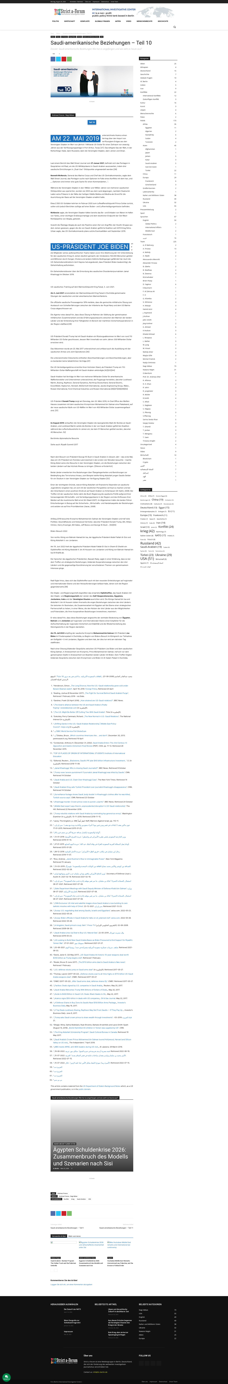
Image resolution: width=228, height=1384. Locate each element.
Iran (142, 88)
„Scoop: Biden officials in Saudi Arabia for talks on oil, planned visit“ (82, 918)
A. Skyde (146, 256)
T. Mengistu (147, 434)
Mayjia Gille (147, 355)
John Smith (147, 320)
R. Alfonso (147, 380)
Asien (145, 145)
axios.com (115, 918)
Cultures (158, 504)
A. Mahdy (146, 252)
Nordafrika (149, 135)
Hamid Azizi (147, 309)
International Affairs (153, 227)
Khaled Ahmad (149, 334)
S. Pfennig (147, 412)
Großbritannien (149, 188)
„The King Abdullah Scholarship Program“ (71, 1032)
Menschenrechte (147, 113)
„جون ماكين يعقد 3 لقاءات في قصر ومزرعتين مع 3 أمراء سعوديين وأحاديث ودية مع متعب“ (92, 825)
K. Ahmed (147, 327)
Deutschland (145, 71)
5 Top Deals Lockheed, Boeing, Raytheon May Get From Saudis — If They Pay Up (89, 1010)
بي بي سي (58, 1080)
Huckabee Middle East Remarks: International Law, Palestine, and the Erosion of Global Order (120, 1263)
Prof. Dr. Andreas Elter (152, 377)
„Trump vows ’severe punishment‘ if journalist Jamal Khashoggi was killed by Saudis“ (89, 772)
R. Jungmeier (148, 391)
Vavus (142, 448)
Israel (145, 527)
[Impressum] (56, 1335)
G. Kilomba (147, 298)
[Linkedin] (147, 1363)
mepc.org (65, 727)
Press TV (91, 925)
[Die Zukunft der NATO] (56, 1312)
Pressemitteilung (147, 209)
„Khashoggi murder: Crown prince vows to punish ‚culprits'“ (79, 802)
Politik (79, 37)
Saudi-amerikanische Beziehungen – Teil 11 (116, 1228)
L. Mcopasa (147, 338)
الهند (144, 476)
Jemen (147, 156)
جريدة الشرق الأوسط (73, 837)
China (145, 174)
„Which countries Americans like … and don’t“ (88, 735)
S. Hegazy (146, 409)
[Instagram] (166, 1)
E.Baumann (147, 288)
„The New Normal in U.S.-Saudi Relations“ (101, 716)
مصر (144, 480)
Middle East (150, 231)
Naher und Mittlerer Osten (91, 37)
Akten (58, 33)
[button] (174, 27)
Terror (151, 551)
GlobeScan (81, 731)
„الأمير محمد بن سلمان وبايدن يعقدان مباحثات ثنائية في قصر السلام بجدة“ (90, 1055)
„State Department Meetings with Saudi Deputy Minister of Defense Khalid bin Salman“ (90, 888)
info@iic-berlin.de (100, 1372)
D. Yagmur (147, 284)
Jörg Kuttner (147, 323)
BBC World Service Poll (67, 731)
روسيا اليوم (70, 947)
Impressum (68, 1332)
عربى (145, 238)
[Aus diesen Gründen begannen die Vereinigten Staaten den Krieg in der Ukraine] (100, 1323)
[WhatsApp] (69, 59)
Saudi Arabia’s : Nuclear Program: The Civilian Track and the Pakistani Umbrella (63, 1263)
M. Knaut (146, 348)
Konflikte (143, 92)
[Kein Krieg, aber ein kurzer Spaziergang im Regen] (100, 1335)
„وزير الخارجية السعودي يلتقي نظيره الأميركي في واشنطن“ (90, 837)
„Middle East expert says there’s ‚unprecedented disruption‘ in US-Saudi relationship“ (89, 806)
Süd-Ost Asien (151, 167)
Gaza (152, 519)
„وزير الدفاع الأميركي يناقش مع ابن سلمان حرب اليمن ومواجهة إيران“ (80, 874)
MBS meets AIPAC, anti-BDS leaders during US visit (76, 1047)
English (110, 1258)
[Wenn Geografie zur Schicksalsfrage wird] (56, 1323)
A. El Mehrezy (148, 245)
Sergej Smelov (148, 423)
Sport (142, 213)
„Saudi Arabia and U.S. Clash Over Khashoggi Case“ (75, 780)
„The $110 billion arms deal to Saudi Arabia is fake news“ (101, 962)
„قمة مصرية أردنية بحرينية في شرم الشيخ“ (82, 1051)
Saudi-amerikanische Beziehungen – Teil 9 (67, 1228)
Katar (147, 160)
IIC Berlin (144, 81)
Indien (142, 85)
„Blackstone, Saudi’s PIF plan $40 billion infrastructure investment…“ (98, 760)
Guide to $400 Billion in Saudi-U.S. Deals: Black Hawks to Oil (80, 994)
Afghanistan (150, 149)
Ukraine (146, 202)
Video (142, 451)
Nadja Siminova (149, 362)
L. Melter (146, 341)
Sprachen (144, 217)
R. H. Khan (147, 384)
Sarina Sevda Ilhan (150, 419)
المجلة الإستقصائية (146, 469)
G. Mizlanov (147, 302)
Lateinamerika (148, 192)
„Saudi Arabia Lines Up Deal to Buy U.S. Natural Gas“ (76, 933)
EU (171, 511)
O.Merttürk (147, 373)
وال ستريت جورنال (116, 933)
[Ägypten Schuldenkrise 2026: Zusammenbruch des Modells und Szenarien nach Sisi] (92, 1137)
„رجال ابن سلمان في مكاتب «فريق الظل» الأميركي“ (87, 851)
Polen (142, 117)
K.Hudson (147, 330)
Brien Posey (147, 281)
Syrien (143, 551)
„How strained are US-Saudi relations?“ (96, 700)
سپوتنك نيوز (79, 943)
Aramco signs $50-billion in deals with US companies (77, 998)
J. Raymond (147, 313)
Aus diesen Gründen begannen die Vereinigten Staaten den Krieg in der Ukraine (120, 1322)
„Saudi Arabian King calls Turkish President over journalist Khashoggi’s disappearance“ (90, 787)
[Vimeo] (172, 1)
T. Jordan (146, 430)
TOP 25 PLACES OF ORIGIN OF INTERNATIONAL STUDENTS (79, 753)
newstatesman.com (68, 708)
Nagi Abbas (72, 37)
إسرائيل (145, 473)
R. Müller (146, 394)
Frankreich (149, 181)
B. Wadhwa (147, 270)
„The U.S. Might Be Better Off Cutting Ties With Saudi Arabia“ (79, 712)
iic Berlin (56, 1168)
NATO (160, 535)
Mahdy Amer (148, 352)
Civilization (169, 500)
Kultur (142, 103)
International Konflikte (152, 96)
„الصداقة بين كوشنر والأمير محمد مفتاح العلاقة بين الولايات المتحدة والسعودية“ (92, 866)
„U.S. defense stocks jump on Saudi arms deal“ (73, 969)
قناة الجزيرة (127, 1017)
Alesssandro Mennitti (151, 259)
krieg (72, 1199)
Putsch (151, 539)
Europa (146, 177)
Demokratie (169, 504)
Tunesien (149, 142)
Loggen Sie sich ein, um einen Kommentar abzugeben (71, 1284)
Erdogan (162, 511)
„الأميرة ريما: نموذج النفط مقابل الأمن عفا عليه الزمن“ (82, 1063)
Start (52, 33)
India (152, 523)
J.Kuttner (146, 316)
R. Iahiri (146, 387)
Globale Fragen (55, 1258)
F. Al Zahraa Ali (149, 291)
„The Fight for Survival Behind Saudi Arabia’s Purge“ (106, 693)
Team (58, 37)
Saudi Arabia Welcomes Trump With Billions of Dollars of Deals (81, 990)
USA (102, 37)
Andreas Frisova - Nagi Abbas (63, 115)
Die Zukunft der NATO (72, 1309)
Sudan (147, 138)
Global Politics (151, 224)
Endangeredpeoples (148, 511)
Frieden (144, 519)
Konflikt (66, 1199)
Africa (143, 496)
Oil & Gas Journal (108, 998)
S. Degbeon (147, 405)
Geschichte (144, 74)
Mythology (161, 532)
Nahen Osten (146, 535)
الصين (142, 466)
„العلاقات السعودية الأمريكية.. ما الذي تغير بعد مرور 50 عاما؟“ (79, 676)
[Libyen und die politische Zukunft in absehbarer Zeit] (100, 1312)
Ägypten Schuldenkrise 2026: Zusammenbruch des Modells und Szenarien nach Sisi (90, 1156)
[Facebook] (163, 1)
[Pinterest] (64, 59)
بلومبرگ (69, 866)
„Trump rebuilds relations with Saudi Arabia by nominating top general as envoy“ (87, 813)
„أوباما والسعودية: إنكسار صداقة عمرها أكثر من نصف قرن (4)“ (77, 832)
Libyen (143, 110)
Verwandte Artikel (59, 1236)
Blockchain (147, 458)
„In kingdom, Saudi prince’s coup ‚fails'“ (70, 925)
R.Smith (146, 398)
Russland (146, 199)
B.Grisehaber (148, 277)
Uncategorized (146, 444)
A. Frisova (64, 37)
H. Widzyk (147, 305)
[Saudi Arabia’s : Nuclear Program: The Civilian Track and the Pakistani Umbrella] (63, 1250)
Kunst (142, 106)
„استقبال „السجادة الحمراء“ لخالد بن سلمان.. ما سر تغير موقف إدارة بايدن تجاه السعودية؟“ (92, 881)
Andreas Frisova (63, 1193)
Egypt (164, 507)
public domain (84, 1089)
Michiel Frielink (149, 359)
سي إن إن (59, 825)
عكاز (67, 1063)
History (144, 523)
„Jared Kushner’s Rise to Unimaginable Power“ (85, 859)
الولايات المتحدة (145, 567)
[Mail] (153, 1363)
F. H (144, 295)
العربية (68, 1055)
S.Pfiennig (147, 416)
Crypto (145, 462)
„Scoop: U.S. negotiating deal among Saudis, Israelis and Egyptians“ (82, 910)
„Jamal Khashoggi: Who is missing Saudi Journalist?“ (76, 768)
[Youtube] (176, 1)
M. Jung (146, 345)
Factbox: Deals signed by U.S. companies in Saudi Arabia (78, 985)
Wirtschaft (144, 455)
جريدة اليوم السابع (72, 844)
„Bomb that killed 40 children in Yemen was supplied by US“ (94, 1028)
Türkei (147, 170)
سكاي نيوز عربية (72, 1051)
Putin (143, 540)
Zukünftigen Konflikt (151, 99)
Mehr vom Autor (75, 1236)
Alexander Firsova (150, 263)
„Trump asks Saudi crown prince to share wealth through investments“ (83, 1017)
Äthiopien (144, 67)
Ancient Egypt (161, 496)
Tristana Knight (149, 441)
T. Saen (146, 437)
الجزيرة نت (58, 1067)
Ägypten (148, 128)
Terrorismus (159, 551)
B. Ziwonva (147, 273)
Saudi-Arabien (81, 1199)
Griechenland (150, 184)
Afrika (145, 124)
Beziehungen (145, 500)
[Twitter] (169, 1)
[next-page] (55, 1270)
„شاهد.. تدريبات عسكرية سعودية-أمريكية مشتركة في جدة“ (86, 947)
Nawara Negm (148, 370)
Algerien (148, 131)
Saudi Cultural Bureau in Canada (103, 1032)
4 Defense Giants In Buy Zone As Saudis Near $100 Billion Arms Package (85, 1002)
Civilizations (146, 504)
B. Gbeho (146, 266)
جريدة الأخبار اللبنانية (73, 851)
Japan (147, 152)
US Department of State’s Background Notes (101, 1086)
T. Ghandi (147, 426)
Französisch (147, 234)
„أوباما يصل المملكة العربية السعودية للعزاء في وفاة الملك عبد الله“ (91, 844)
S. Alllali (146, 402)
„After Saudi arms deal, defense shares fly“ (89, 981)
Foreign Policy (91, 689)
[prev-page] (52, 1270)
